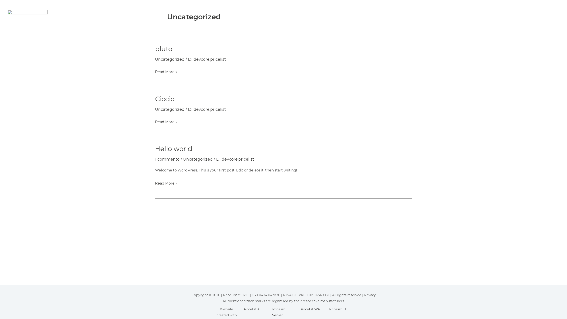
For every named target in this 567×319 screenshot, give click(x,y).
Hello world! (174, 149)
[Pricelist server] (28, 12)
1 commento (167, 159)
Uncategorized (169, 59)
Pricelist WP (310, 309)
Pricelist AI (252, 309)
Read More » (166, 71)
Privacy (370, 295)
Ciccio (165, 99)
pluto (163, 49)
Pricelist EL (338, 309)
